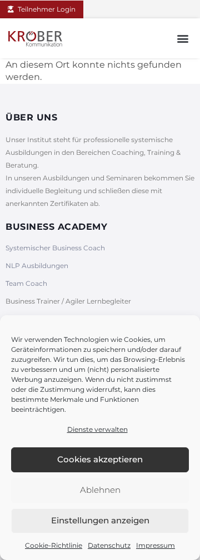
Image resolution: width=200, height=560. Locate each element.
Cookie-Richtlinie (53, 545)
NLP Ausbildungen (37, 265)
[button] (182, 38)
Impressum (155, 545)
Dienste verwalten (97, 429)
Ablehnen (100, 490)
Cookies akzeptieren (100, 459)
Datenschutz (109, 545)
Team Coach (26, 283)
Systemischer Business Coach (55, 248)
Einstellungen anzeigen (100, 520)
